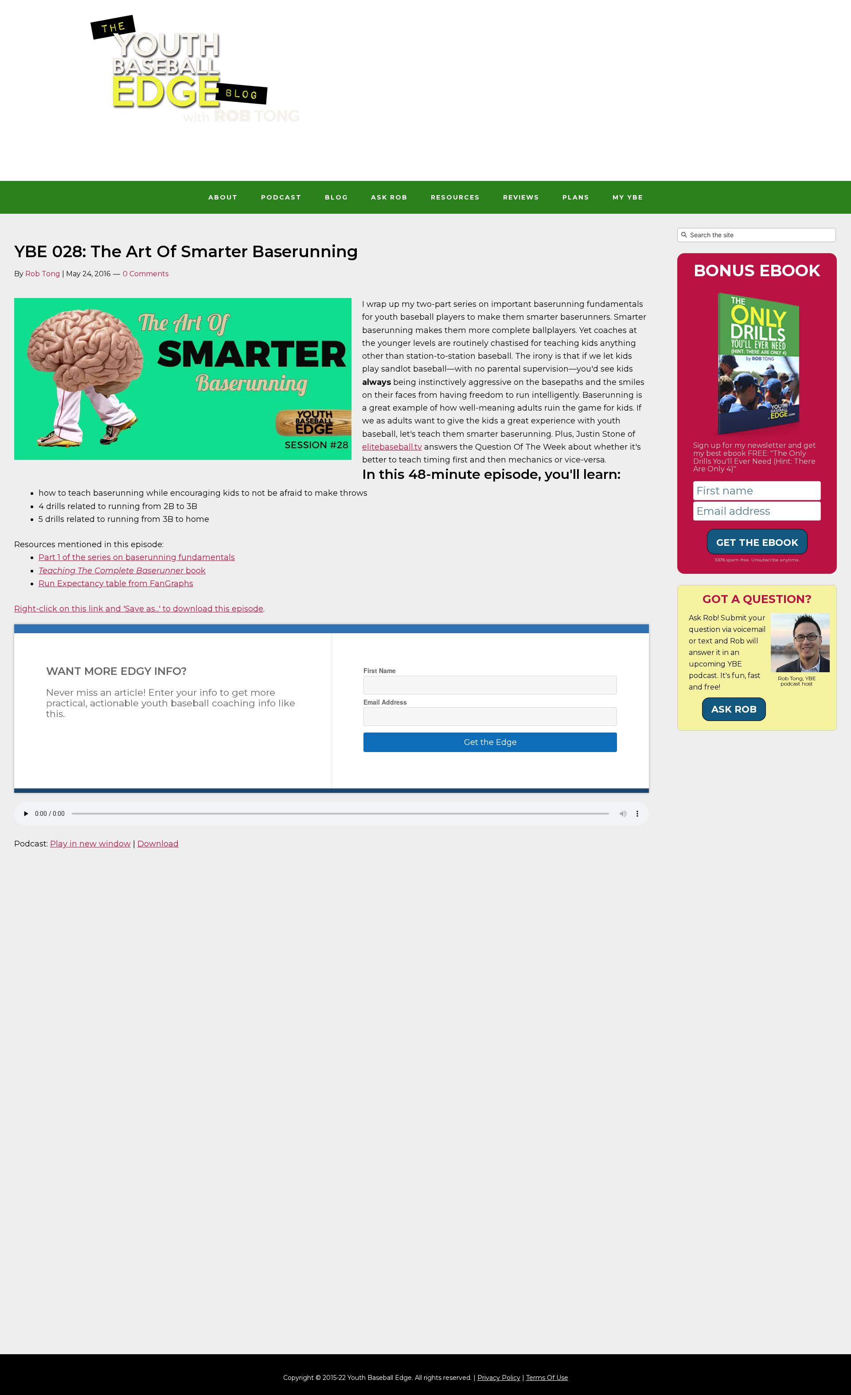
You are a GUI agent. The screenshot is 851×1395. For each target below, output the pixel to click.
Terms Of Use (547, 1378)
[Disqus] (331, 982)
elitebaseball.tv (392, 447)
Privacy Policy (498, 1378)
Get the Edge (490, 742)
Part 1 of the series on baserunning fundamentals (137, 557)
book (122, 571)
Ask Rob (734, 709)
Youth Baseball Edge (425, 101)
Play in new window (90, 844)
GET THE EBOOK (757, 542)
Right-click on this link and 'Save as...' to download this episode (138, 609)
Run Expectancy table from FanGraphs (116, 583)
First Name (379, 670)
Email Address (385, 702)
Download (158, 844)
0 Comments (145, 274)
